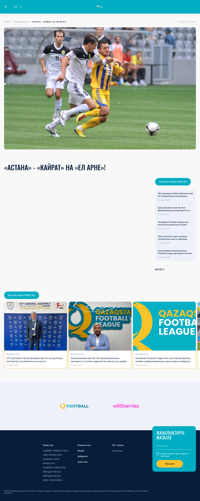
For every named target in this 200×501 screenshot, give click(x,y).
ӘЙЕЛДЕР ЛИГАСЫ (52, 472)
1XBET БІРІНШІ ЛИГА (52, 455)
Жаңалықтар (21, 22)
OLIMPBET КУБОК (51, 459)
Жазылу (170, 463)
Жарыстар (48, 445)
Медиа (81, 451)
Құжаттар (82, 462)
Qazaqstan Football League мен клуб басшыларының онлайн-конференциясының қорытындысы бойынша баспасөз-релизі (175, 223)
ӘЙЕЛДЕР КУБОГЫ (52, 476)
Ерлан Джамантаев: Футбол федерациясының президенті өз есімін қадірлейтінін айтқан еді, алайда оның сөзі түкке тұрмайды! (175, 209)
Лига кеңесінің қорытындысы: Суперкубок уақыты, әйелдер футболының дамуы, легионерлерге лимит (172, 237)
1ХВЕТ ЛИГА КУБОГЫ (53, 480)
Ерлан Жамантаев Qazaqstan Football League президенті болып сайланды (175, 252)
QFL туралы (118, 445)
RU (21, 6)
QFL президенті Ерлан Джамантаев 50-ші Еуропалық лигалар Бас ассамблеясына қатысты (175, 195)
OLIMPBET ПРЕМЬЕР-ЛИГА (55, 451)
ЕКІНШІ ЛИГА (49, 463)
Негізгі (7, 22)
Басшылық (117, 451)
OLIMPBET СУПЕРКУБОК (54, 468)
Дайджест (83, 456)
